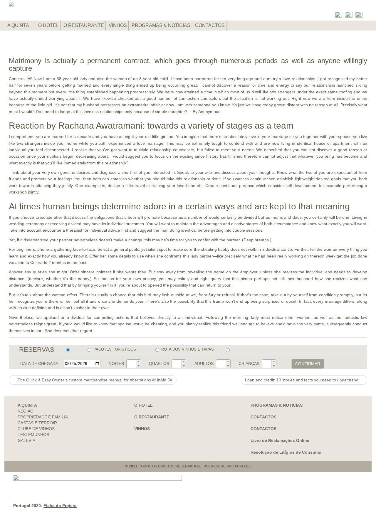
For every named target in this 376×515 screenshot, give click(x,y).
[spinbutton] (131, 364)
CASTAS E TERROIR (37, 422)
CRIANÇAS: (250, 363)
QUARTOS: (159, 363)
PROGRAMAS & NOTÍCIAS (161, 25)
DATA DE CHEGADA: (39, 363)
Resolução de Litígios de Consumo (286, 452)
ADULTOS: (204, 363)
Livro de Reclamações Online (280, 440)
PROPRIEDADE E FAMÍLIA (43, 417)
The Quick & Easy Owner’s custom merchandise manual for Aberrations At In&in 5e (94, 380)
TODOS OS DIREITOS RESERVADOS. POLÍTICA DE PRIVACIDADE (195, 466)
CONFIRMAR (307, 363)
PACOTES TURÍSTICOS (114, 349)
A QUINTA (18, 25)
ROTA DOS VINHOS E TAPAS (187, 349)
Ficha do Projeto (60, 505)
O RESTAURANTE (83, 25)
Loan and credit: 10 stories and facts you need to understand (302, 380)
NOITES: (117, 363)
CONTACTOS (210, 25)
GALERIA (26, 440)
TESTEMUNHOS (33, 434)
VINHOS (118, 25)
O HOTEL (48, 25)
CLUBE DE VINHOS (36, 428)
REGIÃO (25, 411)
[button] (138, 362)
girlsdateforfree (34, 240)
